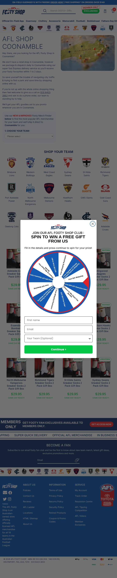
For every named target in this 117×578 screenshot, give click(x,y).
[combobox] (57, 338)
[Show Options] (89, 338)
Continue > (58, 349)
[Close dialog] (92, 223)
